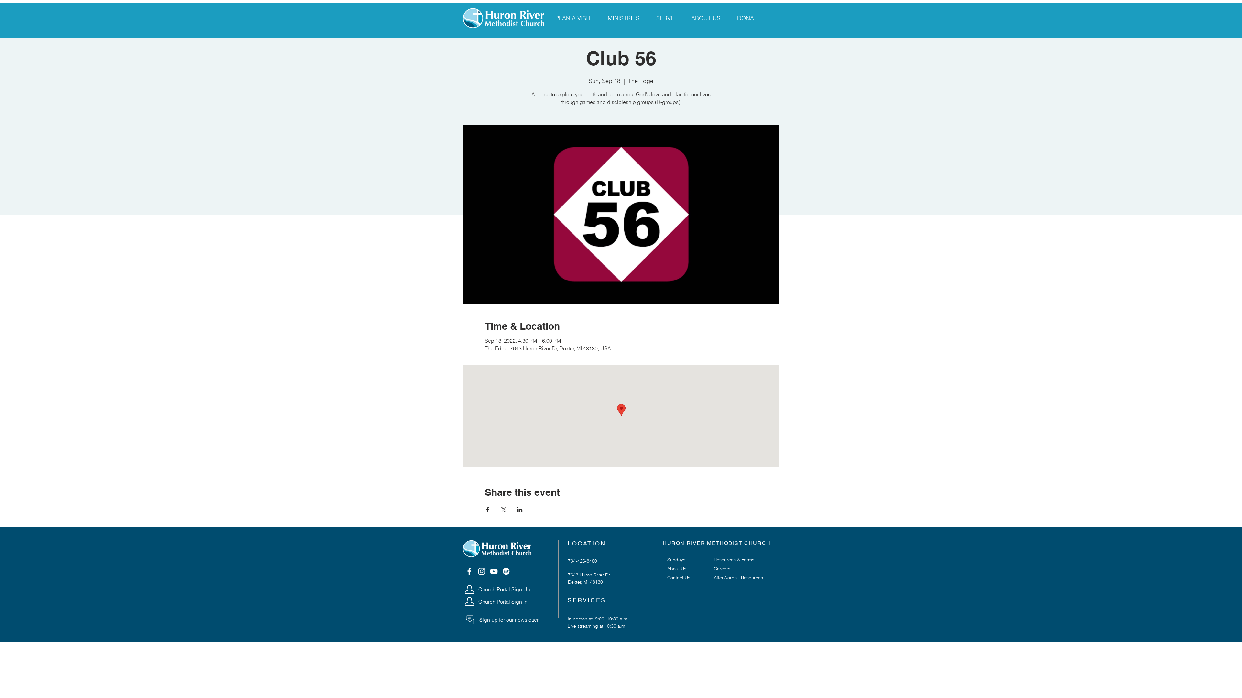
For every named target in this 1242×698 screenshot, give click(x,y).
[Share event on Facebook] (488, 509)
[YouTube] (493, 571)
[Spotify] (506, 571)
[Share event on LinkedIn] (520, 509)
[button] (470, 619)
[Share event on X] (504, 509)
